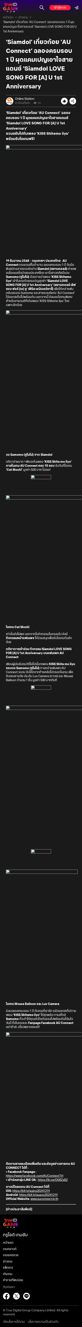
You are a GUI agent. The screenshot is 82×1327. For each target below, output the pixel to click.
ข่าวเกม (23, 17)
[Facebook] (6, 1296)
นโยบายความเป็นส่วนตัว (43, 1321)
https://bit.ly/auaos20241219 (38, 1195)
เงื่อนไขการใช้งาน (14, 1321)
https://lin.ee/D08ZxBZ (53, 1180)
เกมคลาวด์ (9, 1249)
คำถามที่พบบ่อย (13, 1280)
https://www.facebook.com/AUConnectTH (34, 1176)
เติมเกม (7, 1274)
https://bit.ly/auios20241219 (31, 1191)
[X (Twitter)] (16, 1296)
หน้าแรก (8, 17)
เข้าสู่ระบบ (60, 7)
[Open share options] (72, 101)
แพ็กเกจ (8, 1267)
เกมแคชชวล (11, 1255)
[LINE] (26, 1296)
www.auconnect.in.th (44, 1199)
